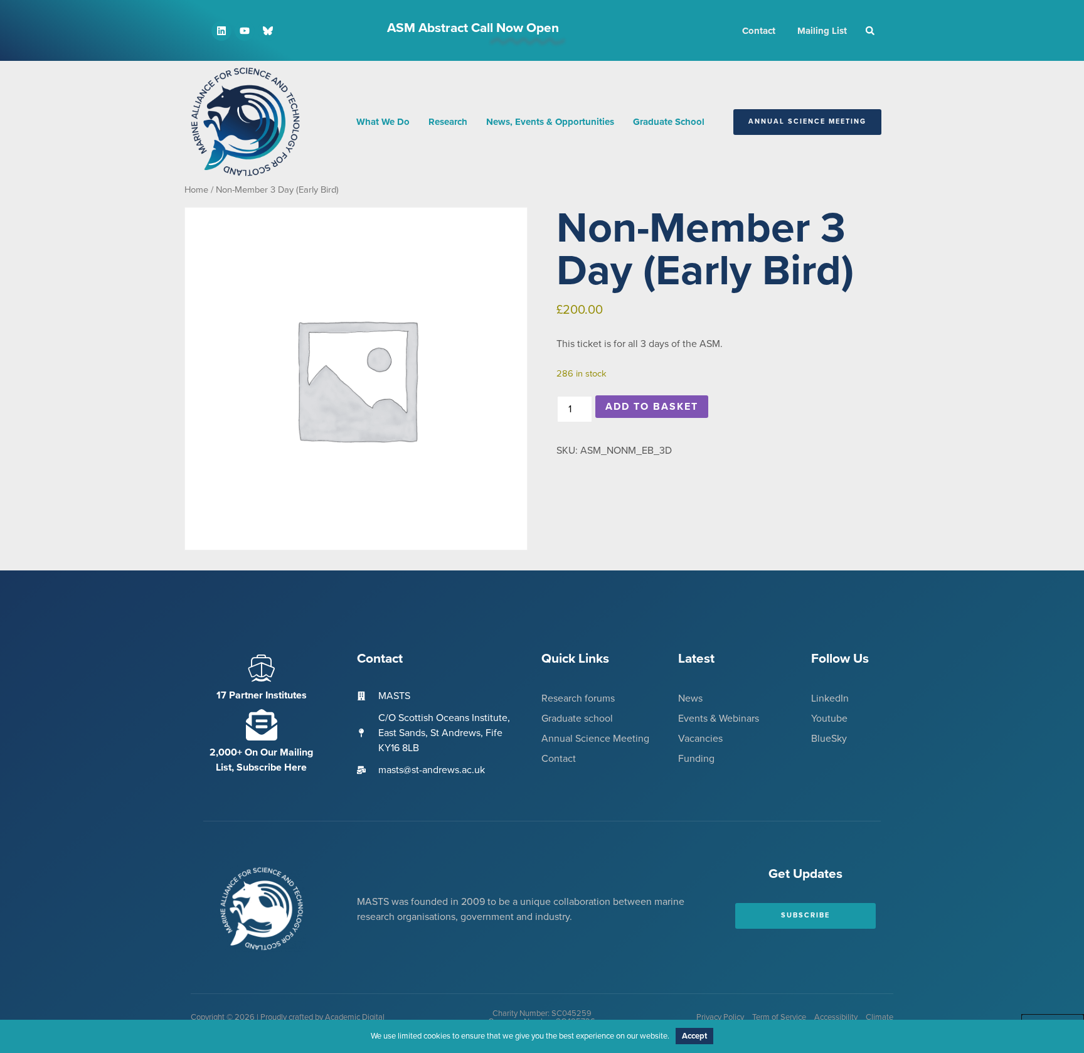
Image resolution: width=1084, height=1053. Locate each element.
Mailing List (822, 30)
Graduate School (668, 121)
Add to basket (651, 406)
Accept (694, 1036)
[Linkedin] (221, 31)
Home (196, 189)
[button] (870, 31)
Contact (758, 30)
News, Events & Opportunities (550, 121)
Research (447, 121)
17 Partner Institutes (261, 695)
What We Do (383, 121)
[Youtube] (245, 31)
